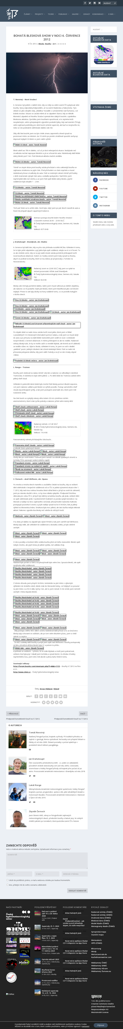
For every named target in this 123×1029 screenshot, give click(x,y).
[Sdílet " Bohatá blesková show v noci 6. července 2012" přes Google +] (46, 696)
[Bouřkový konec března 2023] (38, 971)
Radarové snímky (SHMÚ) (101, 915)
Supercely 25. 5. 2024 (50, 926)
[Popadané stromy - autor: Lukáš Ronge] (31, 463)
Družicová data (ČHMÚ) (101, 918)
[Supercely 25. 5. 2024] (38, 928)
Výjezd (56, 689)
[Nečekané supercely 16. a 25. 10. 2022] (38, 992)
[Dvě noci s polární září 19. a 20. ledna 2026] (38, 913)
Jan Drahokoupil (36, 759)
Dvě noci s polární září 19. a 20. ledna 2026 (50, 913)
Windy (93, 951)
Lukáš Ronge (35, 785)
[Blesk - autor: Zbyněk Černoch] (56, 516)
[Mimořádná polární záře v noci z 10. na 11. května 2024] (38, 948)
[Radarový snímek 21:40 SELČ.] (23, 433)
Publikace (62, 14)
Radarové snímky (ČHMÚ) (101, 912)
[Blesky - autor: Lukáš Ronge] (26, 451)
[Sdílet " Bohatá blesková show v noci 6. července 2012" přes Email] (60, 696)
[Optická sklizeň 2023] (38, 961)
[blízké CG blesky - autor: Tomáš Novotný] (32, 162)
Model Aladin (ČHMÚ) (100, 923)
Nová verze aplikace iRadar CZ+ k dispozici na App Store (75, 942)
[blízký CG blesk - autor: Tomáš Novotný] (29, 145)
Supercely (55, 929)
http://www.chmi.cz (22, 672)
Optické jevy (46, 964)
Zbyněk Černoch (37, 811)
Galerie (75, 14)
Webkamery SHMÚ (99, 965)
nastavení (85, 1026)
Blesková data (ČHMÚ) (100, 921)
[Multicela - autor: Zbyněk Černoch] (27, 516)
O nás (110, 14)
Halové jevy (55, 962)
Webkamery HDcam (99, 968)
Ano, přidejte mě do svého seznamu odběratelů (27, 885)
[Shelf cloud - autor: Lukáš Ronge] (28, 410)
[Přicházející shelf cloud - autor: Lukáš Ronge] (33, 413)
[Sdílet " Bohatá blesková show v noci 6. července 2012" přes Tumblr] (50, 696)
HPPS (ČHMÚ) (96, 943)
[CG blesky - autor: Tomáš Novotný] (29, 187)
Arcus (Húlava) (46, 689)
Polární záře (56, 953)
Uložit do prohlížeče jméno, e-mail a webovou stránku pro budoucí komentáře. (39, 880)
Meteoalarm (96, 940)
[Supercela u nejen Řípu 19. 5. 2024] (38, 937)
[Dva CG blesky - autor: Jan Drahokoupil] (31, 300)
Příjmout (100, 1025)
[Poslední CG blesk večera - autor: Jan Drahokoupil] (35, 360)
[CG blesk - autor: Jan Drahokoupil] (65, 312)
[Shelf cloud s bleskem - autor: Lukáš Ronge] (33, 416)
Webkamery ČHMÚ (99, 963)
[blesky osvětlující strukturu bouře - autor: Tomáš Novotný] (39, 199)
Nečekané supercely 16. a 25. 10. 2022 (50, 992)
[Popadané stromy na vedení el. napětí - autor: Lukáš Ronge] (40, 466)
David (65, 919)
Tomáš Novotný (37, 732)
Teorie (51, 14)
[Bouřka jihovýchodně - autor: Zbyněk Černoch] (32, 568)
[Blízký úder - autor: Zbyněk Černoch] (28, 648)
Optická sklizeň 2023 (50, 959)
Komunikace (98, 14)
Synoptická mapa (98, 932)
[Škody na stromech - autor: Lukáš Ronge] (32, 469)
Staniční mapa (97, 935)
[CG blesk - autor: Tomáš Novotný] (28, 193)
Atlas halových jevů (73, 913)
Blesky (41, 44)
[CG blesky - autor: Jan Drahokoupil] (29, 309)
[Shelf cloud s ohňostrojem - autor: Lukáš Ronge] (35, 407)
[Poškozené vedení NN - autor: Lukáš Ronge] (33, 472)
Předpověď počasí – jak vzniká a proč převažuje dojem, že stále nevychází (73, 923)
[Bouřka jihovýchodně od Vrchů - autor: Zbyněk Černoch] (36, 597)
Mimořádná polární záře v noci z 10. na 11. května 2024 (50, 948)
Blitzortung (96, 948)
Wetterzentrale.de (99, 954)
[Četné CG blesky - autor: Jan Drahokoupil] (32, 318)
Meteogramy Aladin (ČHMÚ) (103, 926)
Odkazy (86, 14)
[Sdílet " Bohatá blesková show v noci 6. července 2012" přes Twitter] (41, 696)
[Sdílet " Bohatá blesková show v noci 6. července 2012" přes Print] (65, 696)
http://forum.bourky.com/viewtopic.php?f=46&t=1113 (36, 666)
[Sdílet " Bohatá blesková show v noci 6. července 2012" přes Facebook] (36, 696)
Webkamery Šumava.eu (101, 971)
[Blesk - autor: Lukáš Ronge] (53, 451)
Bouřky (48, 44)
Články (27, 14)
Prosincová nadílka (50, 980)
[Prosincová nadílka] (38, 982)
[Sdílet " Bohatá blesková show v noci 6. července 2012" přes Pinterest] (55, 696)
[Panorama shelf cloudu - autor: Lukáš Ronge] (33, 445)
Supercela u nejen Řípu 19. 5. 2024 (49, 937)
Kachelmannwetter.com (101, 957)
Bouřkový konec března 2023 (48, 971)
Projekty (39, 14)
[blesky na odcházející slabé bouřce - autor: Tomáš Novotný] (40, 196)
